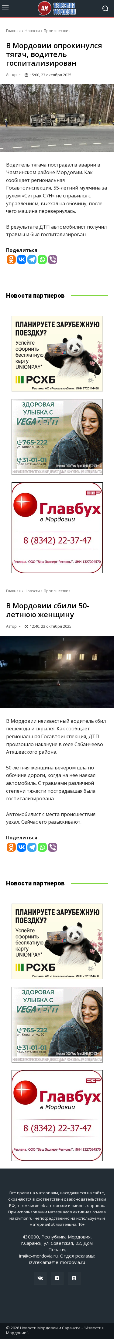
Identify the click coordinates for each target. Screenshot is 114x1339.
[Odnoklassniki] (11, 259)
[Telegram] (31, 259)
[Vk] (40, 1278)
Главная (13, 30)
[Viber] (52, 259)
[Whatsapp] (42, 259)
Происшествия (57, 30)
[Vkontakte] (21, 259)
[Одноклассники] (74, 1278)
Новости (32, 30)
